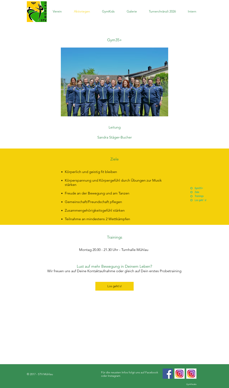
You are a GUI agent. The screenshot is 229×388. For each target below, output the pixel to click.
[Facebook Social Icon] (168, 374)
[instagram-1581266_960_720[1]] (191, 374)
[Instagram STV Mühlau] (179, 374)
